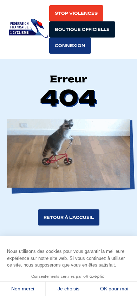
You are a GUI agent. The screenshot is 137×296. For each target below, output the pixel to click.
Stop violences (76, 13)
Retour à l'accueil (69, 217)
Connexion (70, 45)
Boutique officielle (82, 29)
